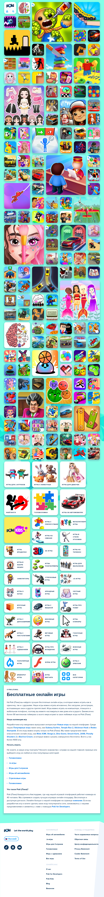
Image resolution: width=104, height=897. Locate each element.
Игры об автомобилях (19, 773)
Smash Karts (73, 734)
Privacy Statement (82, 849)
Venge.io (51, 734)
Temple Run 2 (67, 728)
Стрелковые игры (17, 778)
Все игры (50, 859)
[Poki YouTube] (19, 847)
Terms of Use (80, 859)
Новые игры (63, 725)
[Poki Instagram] (13, 847)
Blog (48, 884)
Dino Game (61, 734)
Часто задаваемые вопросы (86, 834)
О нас (48, 869)
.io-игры (12, 763)
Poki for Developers (61, 807)
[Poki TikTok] (6, 847)
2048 (82, 734)
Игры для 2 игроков (18, 768)
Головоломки (15, 758)
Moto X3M (41, 734)
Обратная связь (81, 839)
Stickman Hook (81, 728)
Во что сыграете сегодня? (13, 11)
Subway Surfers (53, 728)
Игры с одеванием (54, 854)
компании (77, 801)
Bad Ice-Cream (26, 737)
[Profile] (7, 11)
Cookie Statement (82, 854)
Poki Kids (50, 879)
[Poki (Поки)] (10, 5)
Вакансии (50, 888)
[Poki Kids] (17, 530)
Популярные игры (22, 728)
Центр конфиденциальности (86, 844)
